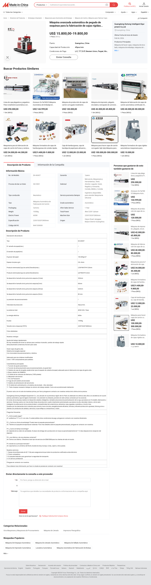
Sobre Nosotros (31, 565)
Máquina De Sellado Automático (76, 543)
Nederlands (80, 568)
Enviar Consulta (63, 57)
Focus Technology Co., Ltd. (71, 573)
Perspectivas (121, 565)
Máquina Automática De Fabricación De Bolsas (74, 548)
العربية (88, 568)
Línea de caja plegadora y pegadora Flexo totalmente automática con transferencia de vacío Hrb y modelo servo (138, 174)
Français (45, 568)
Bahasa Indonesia (141, 568)
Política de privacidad (70, 565)
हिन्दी (107, 568)
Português (36, 568)
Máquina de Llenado (51, 530)
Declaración (42, 565)
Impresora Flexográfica (71, 530)
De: (16, 480)
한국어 (95, 568)
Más (116, 50)
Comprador (109, 12)
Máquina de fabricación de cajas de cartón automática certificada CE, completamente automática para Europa (138, 245)
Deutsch (71, 568)
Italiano (64, 568)
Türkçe (122, 568)
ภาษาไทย (114, 568)
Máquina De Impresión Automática (18, 548)
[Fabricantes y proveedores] (15, 4)
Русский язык (54, 568)
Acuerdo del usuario (54, 565)
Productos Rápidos (109, 565)
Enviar (23, 511)
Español (28, 568)
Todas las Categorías (13, 12)
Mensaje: (14, 491)
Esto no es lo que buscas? (28, 516)
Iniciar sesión (144, 6)
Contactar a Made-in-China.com (90, 565)
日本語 (101, 568)
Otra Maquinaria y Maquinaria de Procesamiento (21, 530)
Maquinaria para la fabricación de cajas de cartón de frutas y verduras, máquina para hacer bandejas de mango (138, 263)
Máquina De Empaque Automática (17, 543)
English (20, 568)
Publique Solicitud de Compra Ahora (53, 516)
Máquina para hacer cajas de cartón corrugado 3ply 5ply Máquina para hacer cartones (138, 316)
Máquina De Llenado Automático (47, 543)
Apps (133, 12)
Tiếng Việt (129, 568)
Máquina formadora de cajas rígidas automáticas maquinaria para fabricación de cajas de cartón (138, 336)
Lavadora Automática (44, 548)
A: (17, 485)
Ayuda (123, 12)
